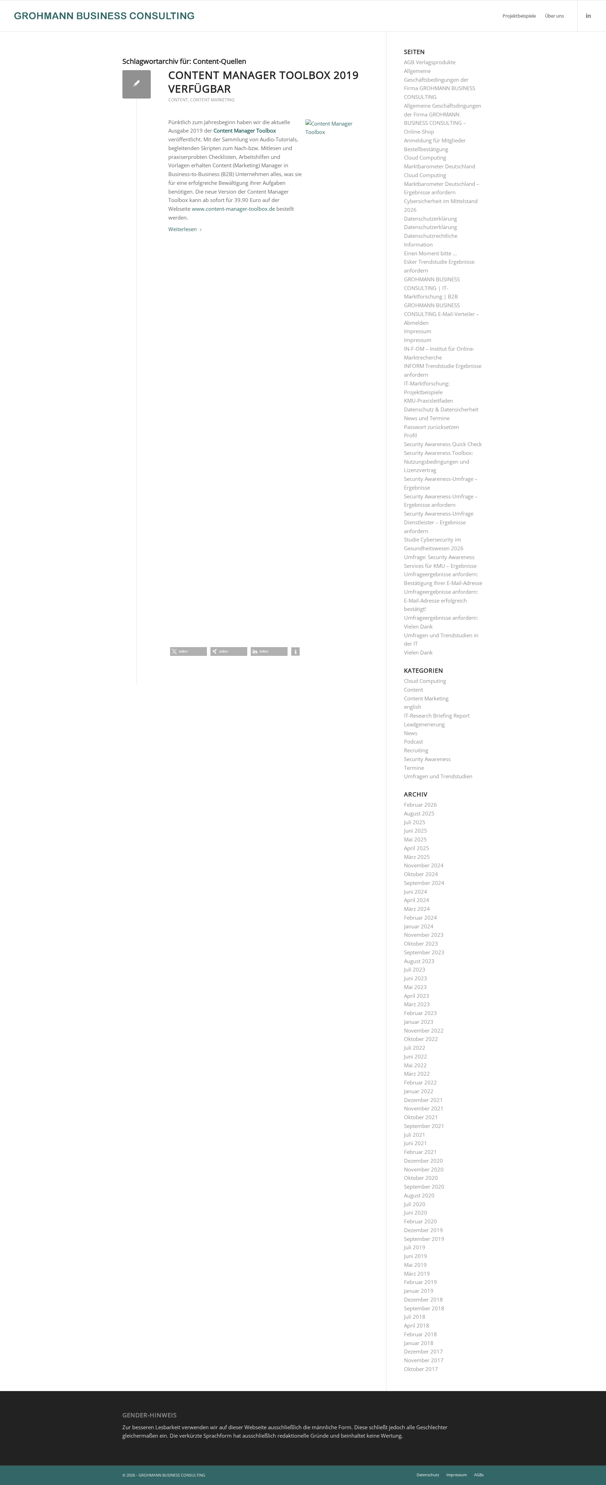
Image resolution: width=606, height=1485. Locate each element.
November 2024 (424, 865)
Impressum (417, 331)
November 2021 (424, 1108)
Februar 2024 (420, 917)
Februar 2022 (420, 1082)
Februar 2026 (420, 804)
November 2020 (424, 1169)
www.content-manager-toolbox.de (233, 208)
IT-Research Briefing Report (437, 715)
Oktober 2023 (421, 943)
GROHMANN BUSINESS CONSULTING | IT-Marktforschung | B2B (432, 288)
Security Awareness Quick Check (443, 444)
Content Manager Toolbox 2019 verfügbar (263, 82)
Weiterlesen (182, 229)
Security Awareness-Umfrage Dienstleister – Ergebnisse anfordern (438, 522)
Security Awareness (427, 758)
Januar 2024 (418, 926)
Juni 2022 (415, 1056)
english (412, 706)
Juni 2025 (415, 830)
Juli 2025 (414, 822)
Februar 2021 (420, 1151)
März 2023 (417, 1004)
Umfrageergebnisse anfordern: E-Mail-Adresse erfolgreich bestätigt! (441, 600)
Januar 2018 (418, 1342)
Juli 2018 (414, 1316)
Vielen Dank (418, 652)
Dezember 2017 (423, 1351)
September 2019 (424, 1238)
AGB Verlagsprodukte (430, 62)
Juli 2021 (414, 1134)
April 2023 (416, 995)
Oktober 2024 (421, 874)
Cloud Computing (425, 680)
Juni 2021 (415, 1143)
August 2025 (419, 813)
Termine (414, 767)
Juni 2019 (415, 1255)
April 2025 (416, 848)
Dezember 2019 (423, 1230)
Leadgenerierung (424, 724)
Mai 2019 (415, 1264)
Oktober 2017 (421, 1368)
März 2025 (417, 856)
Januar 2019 (418, 1290)
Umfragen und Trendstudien (438, 776)
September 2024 (424, 882)
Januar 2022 (418, 1091)
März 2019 (417, 1273)
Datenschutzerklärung (430, 218)
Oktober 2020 (421, 1177)
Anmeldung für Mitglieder (435, 140)
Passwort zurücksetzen (431, 426)
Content (178, 100)
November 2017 (424, 1360)
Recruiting (416, 750)
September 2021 (424, 1125)
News (410, 733)
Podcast (413, 741)
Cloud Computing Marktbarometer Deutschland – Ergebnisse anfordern (441, 184)
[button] (188, 651)
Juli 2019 (414, 1247)
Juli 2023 (414, 969)
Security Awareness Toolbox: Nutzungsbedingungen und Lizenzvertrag (438, 461)
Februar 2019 (420, 1281)
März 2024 (417, 908)
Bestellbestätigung (426, 149)
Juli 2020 (414, 1204)
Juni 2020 (415, 1212)
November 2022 (424, 1030)
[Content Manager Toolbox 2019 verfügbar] (136, 84)
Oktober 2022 (421, 1038)
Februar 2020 (420, 1221)
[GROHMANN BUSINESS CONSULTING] (104, 15)
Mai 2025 (415, 839)
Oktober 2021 (421, 1117)
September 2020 (424, 1186)
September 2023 (424, 952)
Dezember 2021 (423, 1099)
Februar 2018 (420, 1334)
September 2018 (424, 1308)
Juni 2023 (415, 978)
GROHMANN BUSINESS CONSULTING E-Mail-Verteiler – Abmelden (441, 314)
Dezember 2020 (423, 1160)
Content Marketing (212, 100)
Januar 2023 (418, 1021)
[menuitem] (519, 15)
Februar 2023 (420, 1012)
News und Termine (427, 418)
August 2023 (419, 961)
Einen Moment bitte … (430, 253)
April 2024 (416, 899)
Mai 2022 (415, 1065)
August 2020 (419, 1195)
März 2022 (417, 1073)
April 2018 (416, 1325)
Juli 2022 (414, 1047)
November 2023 (424, 934)
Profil (410, 435)
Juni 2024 (415, 891)
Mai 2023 (415, 986)
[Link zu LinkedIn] (588, 15)
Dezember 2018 (423, 1299)
